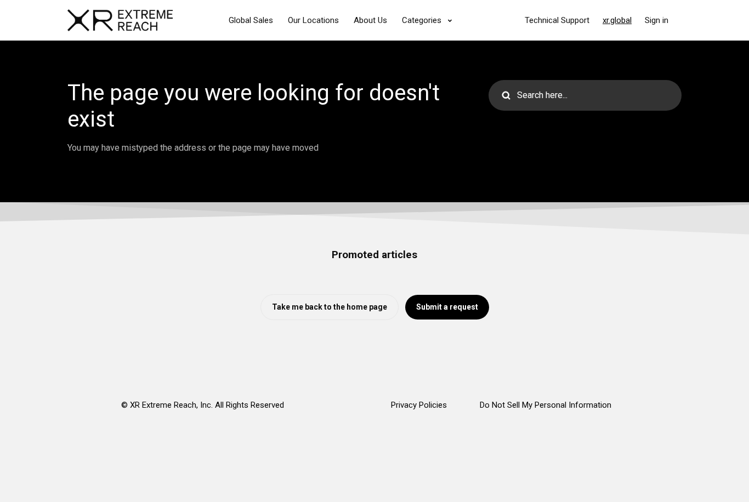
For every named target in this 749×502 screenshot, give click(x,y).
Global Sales (251, 20)
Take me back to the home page (329, 307)
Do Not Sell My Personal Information (545, 405)
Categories (423, 20)
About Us (370, 20)
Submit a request (447, 307)
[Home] (120, 20)
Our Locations (313, 20)
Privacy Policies (419, 405)
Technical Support (557, 20)
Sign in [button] (656, 20)
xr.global (617, 20)
